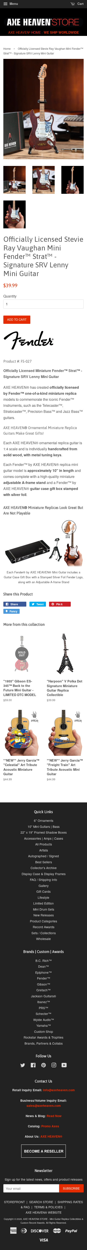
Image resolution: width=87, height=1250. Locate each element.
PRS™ (43, 1008)
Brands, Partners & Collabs (44, 1043)
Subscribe (71, 1188)
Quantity (10, 296)
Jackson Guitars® (43, 996)
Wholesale (43, 938)
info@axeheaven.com (59, 1090)
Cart (80, 3)
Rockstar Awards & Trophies (43, 1037)
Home (7, 48)
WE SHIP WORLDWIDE (61, 32)
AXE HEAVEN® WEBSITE (44, 1212)
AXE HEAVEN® (51, 1136)
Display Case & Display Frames (44, 874)
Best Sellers (43, 862)
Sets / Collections (43, 933)
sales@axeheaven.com (44, 1105)
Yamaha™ (43, 1025)
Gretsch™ (43, 990)
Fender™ (43, 978)
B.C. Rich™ (43, 960)
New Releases (43, 915)
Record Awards (43, 927)
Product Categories (43, 921)
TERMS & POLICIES (48, 1207)
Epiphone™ (43, 972)
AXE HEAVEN (19, 32)
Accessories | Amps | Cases (43, 838)
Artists (43, 850)
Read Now (54, 1116)
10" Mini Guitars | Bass (44, 826)
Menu (13, 3)
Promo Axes (50, 1126)
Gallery (44, 885)
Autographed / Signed (43, 856)
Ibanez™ (43, 1002)
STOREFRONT (14, 1202)
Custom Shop (43, 1031)
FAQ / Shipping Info (43, 879)
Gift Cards (43, 891)
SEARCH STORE (41, 1202)
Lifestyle (43, 897)
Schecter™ (43, 1013)
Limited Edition (43, 903)
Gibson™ (43, 984)
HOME (36, 32)
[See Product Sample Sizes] (43, 566)
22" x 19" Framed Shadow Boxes (44, 832)
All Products (43, 844)
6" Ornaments (43, 820)
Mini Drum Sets (43, 909)
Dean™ (43, 966)
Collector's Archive (44, 868)
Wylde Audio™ (43, 1019)
